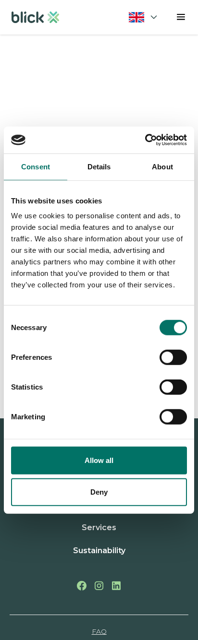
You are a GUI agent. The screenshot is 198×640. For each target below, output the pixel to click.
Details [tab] (99, 166)
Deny (99, 491)
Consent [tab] (35, 166)
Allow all (99, 460)
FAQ (99, 631)
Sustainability (99, 550)
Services (99, 527)
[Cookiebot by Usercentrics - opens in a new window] (145, 140)
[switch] (173, 357)
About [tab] (162, 166)
